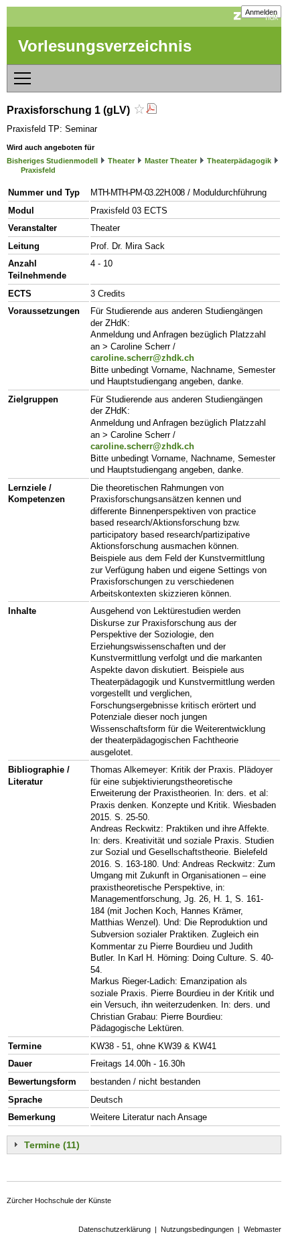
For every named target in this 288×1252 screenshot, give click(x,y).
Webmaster (262, 1229)
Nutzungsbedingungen (197, 1229)
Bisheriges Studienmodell (52, 161)
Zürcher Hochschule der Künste (59, 1200)
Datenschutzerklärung (114, 1229)
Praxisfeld (38, 170)
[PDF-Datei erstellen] (151, 110)
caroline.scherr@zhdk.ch (142, 358)
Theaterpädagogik (239, 161)
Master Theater (171, 161)
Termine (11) (52, 1145)
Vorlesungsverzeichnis (105, 46)
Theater (121, 161)
